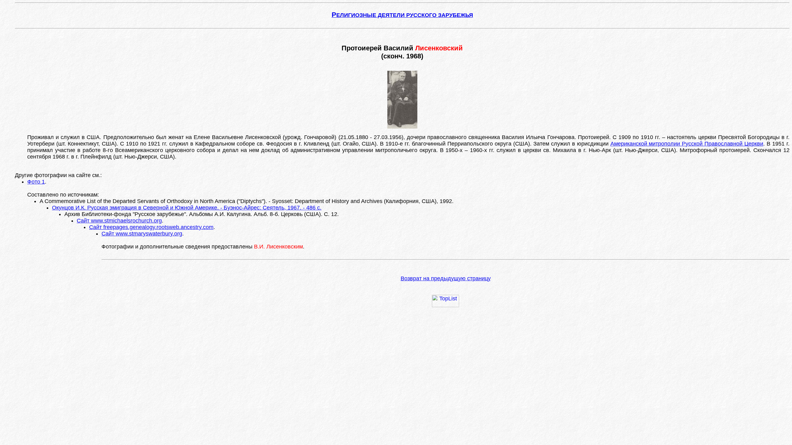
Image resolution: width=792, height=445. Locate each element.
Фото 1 (36, 182)
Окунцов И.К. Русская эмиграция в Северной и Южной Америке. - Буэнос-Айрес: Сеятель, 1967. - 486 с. (186, 208)
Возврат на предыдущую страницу (446, 278)
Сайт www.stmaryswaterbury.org (141, 234)
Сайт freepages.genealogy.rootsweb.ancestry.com (151, 227)
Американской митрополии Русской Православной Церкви (687, 144)
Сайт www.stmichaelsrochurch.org (119, 221)
